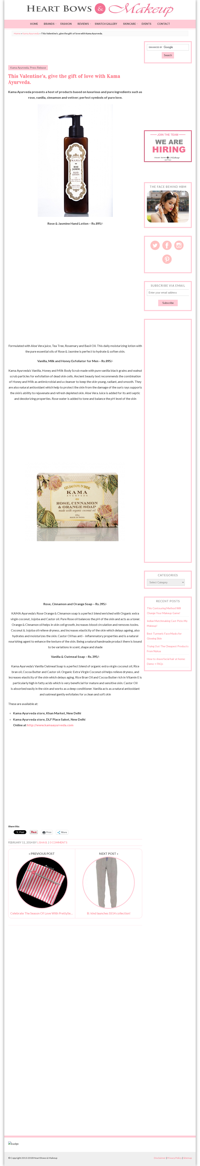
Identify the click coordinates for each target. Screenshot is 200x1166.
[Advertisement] (75, 51)
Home (34, 23)
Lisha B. (42, 842)
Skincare (129, 23)
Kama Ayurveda (30, 33)
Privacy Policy (174, 1157)
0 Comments (58, 842)
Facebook (167, 245)
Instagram (179, 245)
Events (146, 23)
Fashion (66, 23)
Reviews (83, 23)
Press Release (38, 67)
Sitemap (187, 1157)
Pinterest (167, 259)
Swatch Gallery (106, 23)
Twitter (155, 245)
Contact (163, 23)
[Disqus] (75, 978)
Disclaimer (160, 1157)
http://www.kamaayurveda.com (50, 725)
